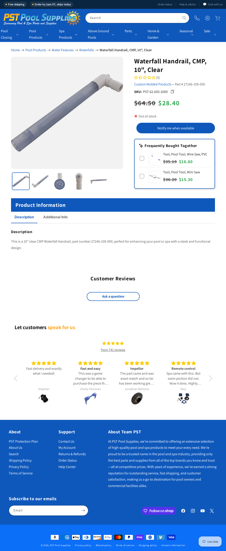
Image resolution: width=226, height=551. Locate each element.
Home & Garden (153, 34)
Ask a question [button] (113, 296)
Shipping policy (148, 545)
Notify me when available (175, 128)
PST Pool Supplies (60, 545)
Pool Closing (6, 34)
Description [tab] (24, 217)
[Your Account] (207, 18)
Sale (207, 31)
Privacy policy (83, 545)
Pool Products (35, 34)
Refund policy (103, 545)
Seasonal (184, 31)
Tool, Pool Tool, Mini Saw (181, 172)
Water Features (63, 50)
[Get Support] (197, 18)
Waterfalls (86, 50)
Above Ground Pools (98, 34)
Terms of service (125, 545)
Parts (128, 31)
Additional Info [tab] (55, 217)
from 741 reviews (113, 349)
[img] (113, 343)
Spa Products (65, 34)
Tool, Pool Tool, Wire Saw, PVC (185, 154)
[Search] (184, 18)
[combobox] (137, 18)
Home (15, 50)
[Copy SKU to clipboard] (172, 91)
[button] (217, 18)
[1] (21, 181)
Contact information (173, 545)
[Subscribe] (83, 510)
